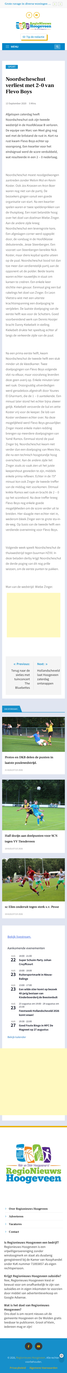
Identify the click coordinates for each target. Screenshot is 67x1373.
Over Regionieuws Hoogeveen (28, 1209)
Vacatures (15, 1224)
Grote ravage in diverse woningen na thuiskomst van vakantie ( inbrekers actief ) (28, 3)
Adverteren (16, 1216)
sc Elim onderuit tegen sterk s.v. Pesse (32, 907)
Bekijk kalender (17, 1037)
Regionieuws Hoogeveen (30, 1357)
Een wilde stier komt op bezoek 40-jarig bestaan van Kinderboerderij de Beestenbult (38, 993)
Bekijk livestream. (19, 936)
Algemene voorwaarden (43, 1367)
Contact (14, 1232)
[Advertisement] (33, 615)
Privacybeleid (18, 1367)
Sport (12, 66)
